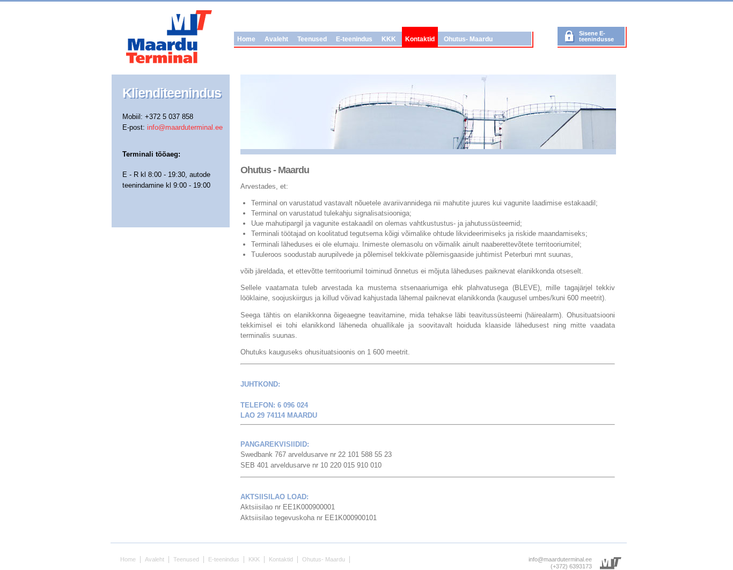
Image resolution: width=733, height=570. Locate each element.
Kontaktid (420, 39)
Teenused (312, 39)
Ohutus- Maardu (468, 39)
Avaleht (276, 39)
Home (246, 39)
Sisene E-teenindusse (596, 36)
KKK (389, 39)
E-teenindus (354, 39)
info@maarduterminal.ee (185, 127)
